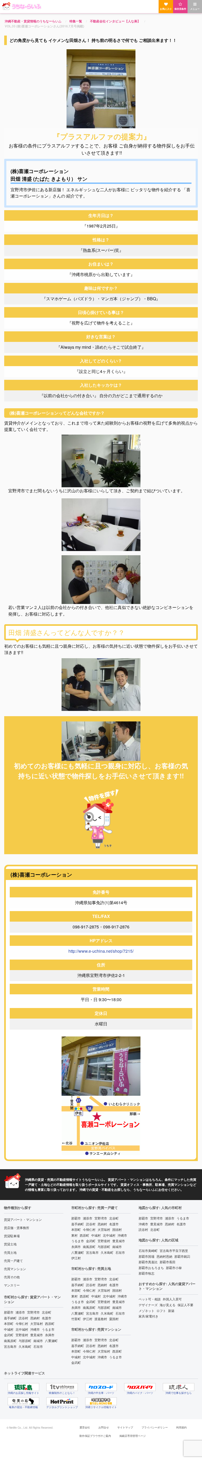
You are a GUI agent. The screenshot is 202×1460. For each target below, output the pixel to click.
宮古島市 (10, 1346)
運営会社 (84, 1427)
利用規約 (181, 1427)
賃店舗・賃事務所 (16, 1227)
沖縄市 (35, 1329)
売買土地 (10, 1252)
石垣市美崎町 (148, 1250)
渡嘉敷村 (100, 1318)
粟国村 (114, 1318)
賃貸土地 (10, 1244)
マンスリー (12, 1285)
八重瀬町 (51, 1340)
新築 (171, 1310)
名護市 (46, 1318)
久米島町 (25, 1346)
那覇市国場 (146, 1256)
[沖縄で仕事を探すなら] (178, 1387)
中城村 (8, 1329)
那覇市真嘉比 (148, 1262)
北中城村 (22, 1329)
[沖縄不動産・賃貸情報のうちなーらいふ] (101, 6)
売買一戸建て (13, 1260)
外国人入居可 (172, 1299)
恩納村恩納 (164, 1256)
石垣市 (38, 1346)
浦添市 (20, 1312)
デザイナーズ (148, 1304)
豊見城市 (36, 1335)
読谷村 (23, 1318)
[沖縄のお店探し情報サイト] (23, 1387)
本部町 (8, 1323)
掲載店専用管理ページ (132, 1436)
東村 (74, 1235)
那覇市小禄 (174, 1267)
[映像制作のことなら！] (62, 1387)
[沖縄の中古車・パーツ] (101, 1387)
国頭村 (117, 1229)
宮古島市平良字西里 (174, 1250)
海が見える (167, 1304)
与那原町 (25, 1340)
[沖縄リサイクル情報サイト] (101, 1401)
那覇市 (8, 1312)
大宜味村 (36, 1323)
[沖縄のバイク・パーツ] (140, 1387)
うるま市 (48, 1329)
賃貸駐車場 (12, 1235)
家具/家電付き (148, 1316)
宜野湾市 (33, 1312)
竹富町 (76, 1318)
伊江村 (76, 1258)
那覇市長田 (167, 1262)
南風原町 (10, 1340)
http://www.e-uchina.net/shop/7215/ (101, 951)
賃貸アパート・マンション (23, 1219)
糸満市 (49, 1335)
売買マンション (15, 1268)
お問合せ (103, 1427)
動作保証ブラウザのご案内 (95, 1436)
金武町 (8, 1335)
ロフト (161, 1310)
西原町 (49, 1323)
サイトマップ (125, 1427)
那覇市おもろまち (151, 1267)
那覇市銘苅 (182, 1256)
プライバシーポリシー (155, 1427)
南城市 (38, 1340)
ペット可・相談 (150, 1299)
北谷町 (46, 1312)
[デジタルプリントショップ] (62, 1401)
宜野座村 (22, 1335)
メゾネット (146, 1310)
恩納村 (35, 1318)
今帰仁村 (22, 1323)
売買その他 (12, 1277)
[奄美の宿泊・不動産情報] (23, 1401)
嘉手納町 (10, 1318)
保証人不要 (185, 1304)
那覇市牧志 (146, 1273)
